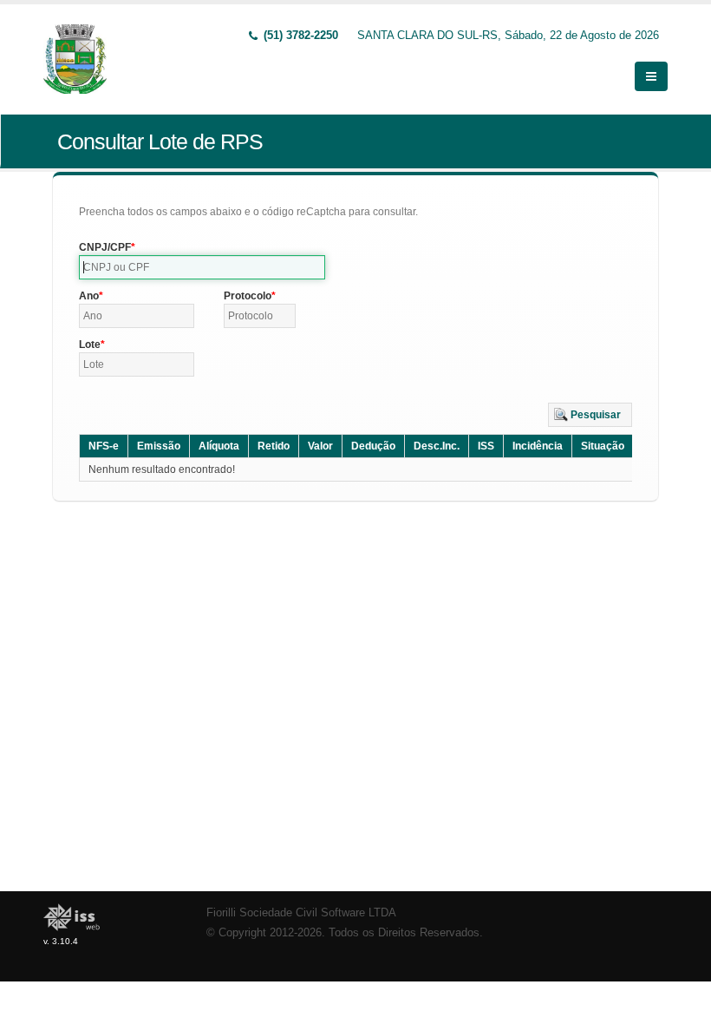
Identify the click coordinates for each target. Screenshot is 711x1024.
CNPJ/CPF (105, 247)
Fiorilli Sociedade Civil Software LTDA (301, 913)
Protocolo (247, 296)
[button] (590, 415)
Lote (90, 344)
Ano (89, 296)
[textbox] (202, 267)
